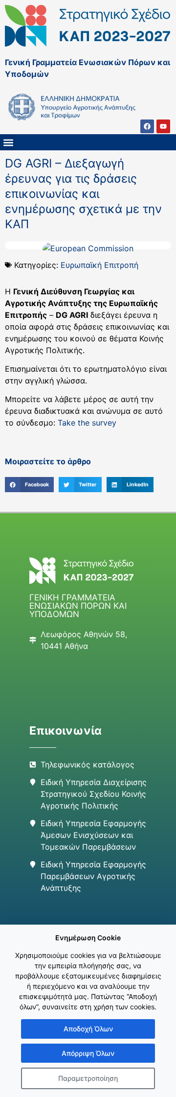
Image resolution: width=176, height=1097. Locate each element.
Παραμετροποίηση (88, 1078)
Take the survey (87, 423)
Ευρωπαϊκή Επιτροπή (99, 265)
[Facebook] (147, 126)
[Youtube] (163, 126)
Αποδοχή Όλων (88, 1029)
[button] (8, 142)
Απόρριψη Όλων (88, 1053)
